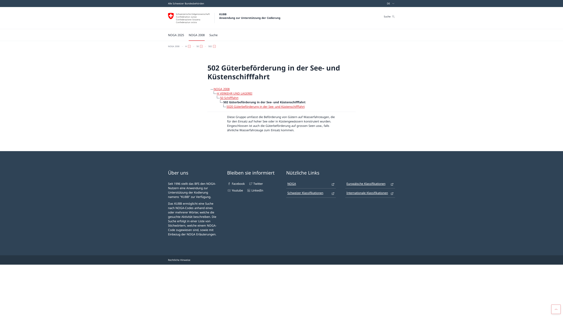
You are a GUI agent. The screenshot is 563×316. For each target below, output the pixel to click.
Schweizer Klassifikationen (305, 193)
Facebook (238, 184)
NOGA (291, 184)
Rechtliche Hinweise (179, 260)
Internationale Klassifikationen (367, 193)
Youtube (237, 190)
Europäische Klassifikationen (365, 184)
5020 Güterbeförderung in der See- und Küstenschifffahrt (266, 107)
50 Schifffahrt (229, 98)
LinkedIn (257, 190)
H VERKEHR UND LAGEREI (234, 93)
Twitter (258, 184)
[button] (556, 309)
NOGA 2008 (222, 89)
